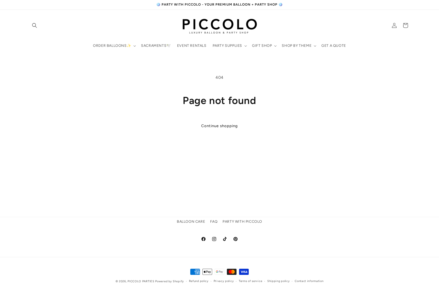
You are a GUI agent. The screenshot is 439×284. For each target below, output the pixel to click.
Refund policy (199, 281)
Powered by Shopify (169, 281)
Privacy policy (224, 281)
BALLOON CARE (191, 221)
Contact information (309, 281)
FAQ (214, 221)
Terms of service (250, 281)
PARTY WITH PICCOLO (242, 221)
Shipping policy (278, 281)
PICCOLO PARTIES (141, 281)
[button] (34, 25)
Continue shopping (219, 126)
